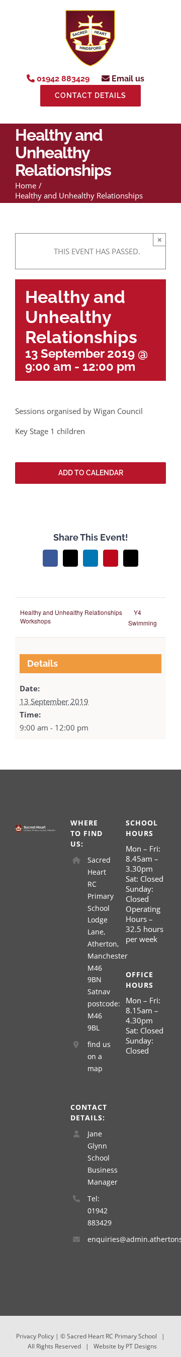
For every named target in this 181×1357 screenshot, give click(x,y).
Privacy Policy (35, 1336)
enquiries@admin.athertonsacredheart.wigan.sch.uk (99, 1239)
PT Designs (141, 1346)
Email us (127, 78)
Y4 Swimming (142, 617)
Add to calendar (90, 473)
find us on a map (99, 1056)
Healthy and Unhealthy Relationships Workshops (71, 616)
